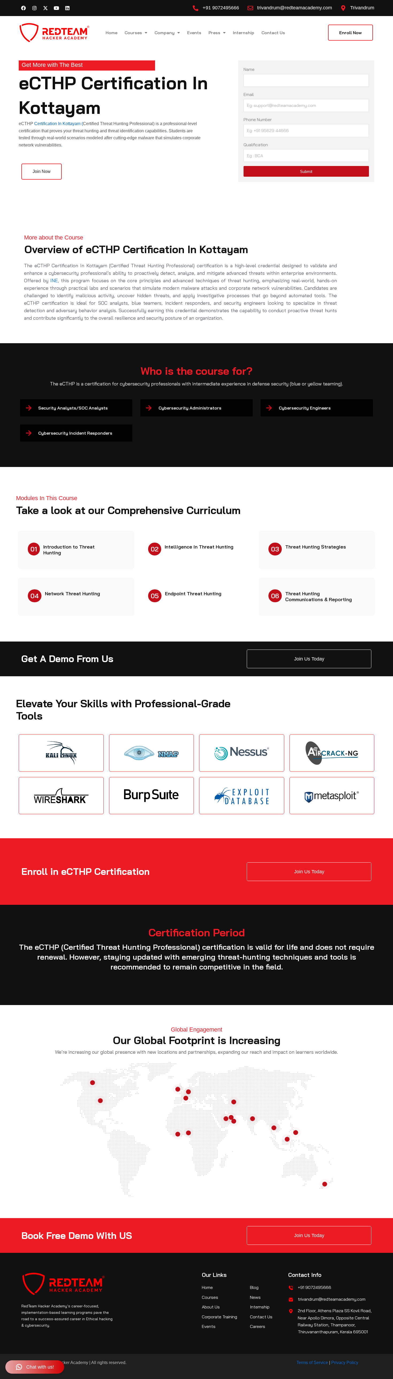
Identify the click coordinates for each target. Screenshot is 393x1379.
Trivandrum (362, 7)
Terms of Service (312, 1362)
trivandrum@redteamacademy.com (294, 7)
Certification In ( (58, 123)
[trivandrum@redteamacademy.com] (250, 8)
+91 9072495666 (221, 7)
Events (194, 32)
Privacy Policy (344, 1362)
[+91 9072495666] (195, 8)
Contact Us (273, 32)
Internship (243, 32)
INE (54, 280)
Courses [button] (133, 32)
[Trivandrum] (343, 8)
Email (249, 94)
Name (249, 69)
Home (111, 32)
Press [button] (214, 32)
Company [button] (165, 32)
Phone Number (258, 119)
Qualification (256, 144)
